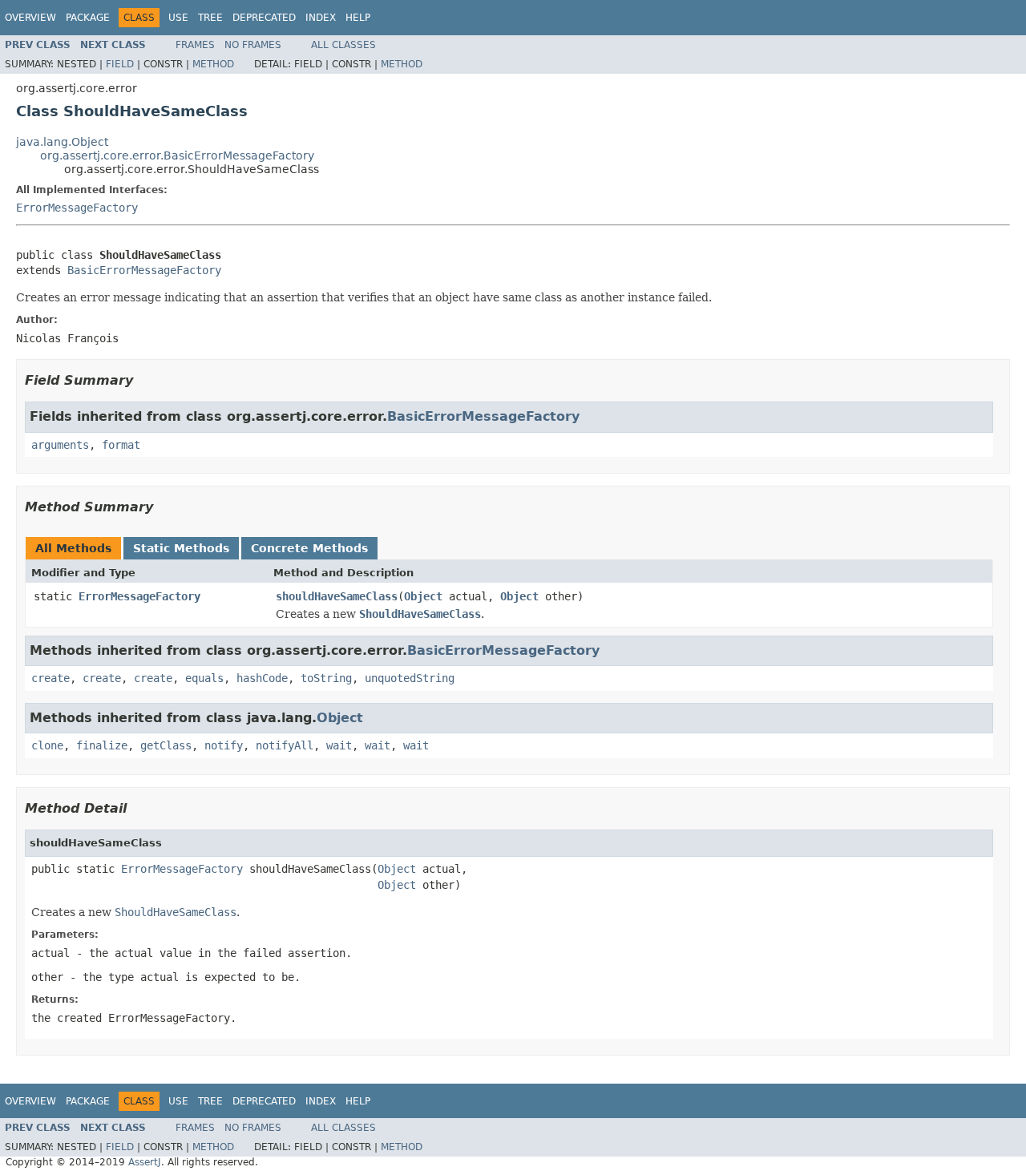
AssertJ (144, 1162)
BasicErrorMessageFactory (144, 270)
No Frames (252, 44)
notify (223, 745)
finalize (101, 745)
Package (88, 17)
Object (423, 596)
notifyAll (284, 745)
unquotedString (409, 678)
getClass (166, 745)
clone (47, 745)
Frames (195, 44)
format (121, 444)
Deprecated (264, 17)
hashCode (262, 678)
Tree (210, 17)
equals (204, 678)
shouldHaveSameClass (337, 596)
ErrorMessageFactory (77, 207)
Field (120, 64)
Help (357, 17)
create (50, 678)
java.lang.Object (62, 141)
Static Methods (181, 548)
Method (213, 64)
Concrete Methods (309, 548)
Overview (30, 17)
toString (326, 678)
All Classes (343, 44)
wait (339, 745)
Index (320, 17)
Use (178, 17)
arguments (60, 444)
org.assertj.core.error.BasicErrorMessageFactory (177, 155)
